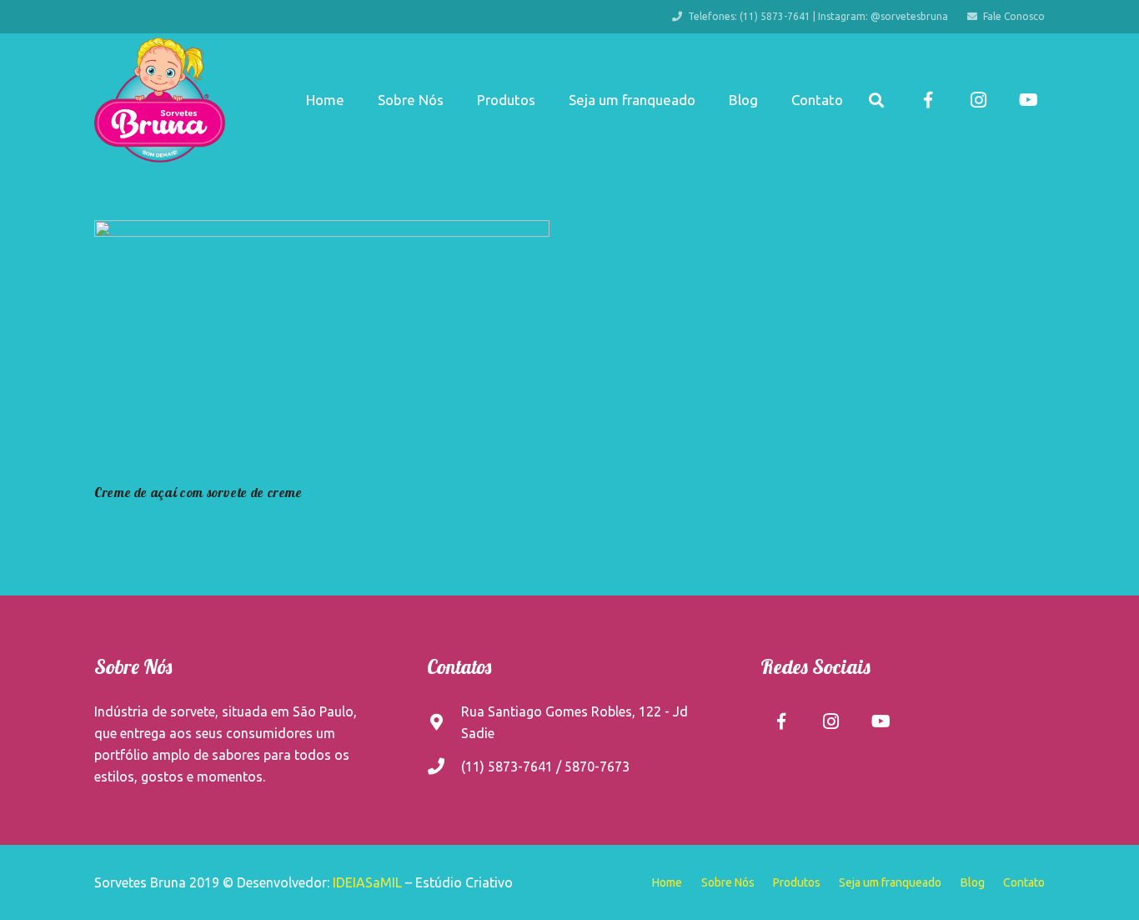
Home (667, 882)
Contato (1024, 882)
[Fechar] (901, 100)
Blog (973, 882)
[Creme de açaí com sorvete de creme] (321, 348)
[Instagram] (978, 100)
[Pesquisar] (876, 100)
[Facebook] (928, 100)
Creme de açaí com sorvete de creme (198, 492)
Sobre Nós (728, 882)
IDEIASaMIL (367, 882)
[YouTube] (1028, 100)
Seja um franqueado (890, 882)
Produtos (796, 882)
